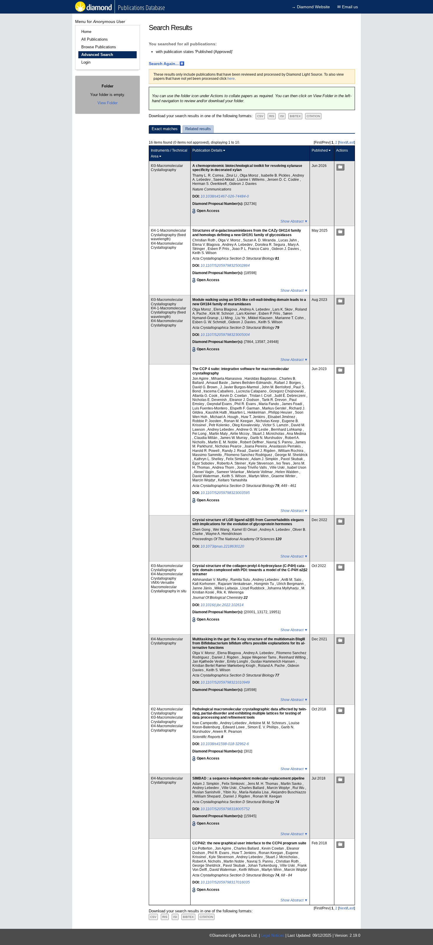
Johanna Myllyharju (283, 588)
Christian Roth (204, 240)
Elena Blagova (226, 309)
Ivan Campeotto (205, 723)
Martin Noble (234, 861)
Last (350, 142)
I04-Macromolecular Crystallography (167, 245)
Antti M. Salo (291, 580)
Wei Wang (221, 530)
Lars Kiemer (247, 313)
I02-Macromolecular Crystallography (167, 711)
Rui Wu (298, 788)
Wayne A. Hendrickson (224, 534)
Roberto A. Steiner (232, 463)
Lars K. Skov (282, 309)
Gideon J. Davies (243, 184)
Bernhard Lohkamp (287, 429)
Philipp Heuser (280, 412)
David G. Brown (205, 387)
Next (342, 142)
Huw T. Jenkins (253, 417)
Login (85, 62)
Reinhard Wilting (293, 657)
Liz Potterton (202, 848)
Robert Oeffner (252, 442)
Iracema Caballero (219, 391)
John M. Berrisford (277, 387)
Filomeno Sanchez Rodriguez (248, 455)
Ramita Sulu (240, 580)
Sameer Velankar (230, 472)
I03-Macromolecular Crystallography (167, 168)
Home (86, 31)
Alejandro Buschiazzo (288, 792)
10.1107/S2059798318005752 (225, 809)
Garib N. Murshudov (266, 438)
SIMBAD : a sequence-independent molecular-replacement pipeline (248, 778)
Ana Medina (296, 434)
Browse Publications (98, 47)
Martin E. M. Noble (223, 442)
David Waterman (206, 476)
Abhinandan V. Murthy (210, 580)
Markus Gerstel (274, 408)
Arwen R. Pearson (227, 732)
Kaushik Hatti (217, 412)
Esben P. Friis (219, 249)
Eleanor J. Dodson (244, 400)
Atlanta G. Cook (205, 396)
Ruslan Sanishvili (206, 792)
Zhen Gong (201, 530)
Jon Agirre (200, 379)
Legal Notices (272, 935)
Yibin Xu (230, 792)
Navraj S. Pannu (279, 442)
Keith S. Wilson (204, 253)
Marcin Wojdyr (204, 480)
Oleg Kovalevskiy (246, 425)
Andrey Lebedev (221, 429)
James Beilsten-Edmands (251, 383)
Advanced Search (97, 54)
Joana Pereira (256, 446)
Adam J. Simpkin (265, 459)
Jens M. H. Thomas (263, 784)
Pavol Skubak (292, 459)
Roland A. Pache (272, 666)
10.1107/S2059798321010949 (225, 682)
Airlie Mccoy (240, 434)
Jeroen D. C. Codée (283, 180)
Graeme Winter (283, 476)
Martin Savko (292, 784)
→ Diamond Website (311, 6)
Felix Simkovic (238, 459)
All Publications (94, 39)
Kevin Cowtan (273, 848)
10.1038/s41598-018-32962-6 (225, 744)
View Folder (107, 103)
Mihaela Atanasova (227, 379)
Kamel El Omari (245, 530)
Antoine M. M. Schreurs (268, 723)
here (231, 78)
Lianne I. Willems (251, 180)
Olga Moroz (249, 175)
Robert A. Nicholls (207, 861)
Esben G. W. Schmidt (209, 322)
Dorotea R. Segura (270, 245)
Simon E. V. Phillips (263, 727)
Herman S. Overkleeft (209, 184)
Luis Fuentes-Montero (210, 408)
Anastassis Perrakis (285, 446)
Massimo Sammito (207, 455)
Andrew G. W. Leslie (252, 429)
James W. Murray (234, 438)
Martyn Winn (259, 476)
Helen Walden (287, 472)
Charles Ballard (252, 788)
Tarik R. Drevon (274, 400)
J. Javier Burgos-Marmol (240, 387)
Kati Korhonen (204, 584)
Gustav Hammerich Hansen (273, 661)
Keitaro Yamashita (232, 480)
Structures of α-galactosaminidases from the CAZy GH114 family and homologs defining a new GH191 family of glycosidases (246, 232)
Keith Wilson (249, 870)
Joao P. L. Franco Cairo (251, 249)
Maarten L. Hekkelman (248, 412)
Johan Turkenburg (263, 865)
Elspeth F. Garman (245, 408)
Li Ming (227, 318)
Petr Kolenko (219, 425)
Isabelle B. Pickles (276, 175)
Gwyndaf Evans (220, 404)
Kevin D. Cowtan (234, 396)
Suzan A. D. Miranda (260, 240)
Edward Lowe (234, 727)
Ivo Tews (283, 463)
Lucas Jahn (288, 240)
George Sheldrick (206, 865)
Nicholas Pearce (228, 446)
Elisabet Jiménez (282, 417)
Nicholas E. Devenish (210, 400)
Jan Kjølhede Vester (208, 661)
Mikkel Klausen (260, 318)
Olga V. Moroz (229, 240)
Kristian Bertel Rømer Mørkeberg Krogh (224, 666)
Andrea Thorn (223, 467)
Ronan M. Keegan (239, 421)
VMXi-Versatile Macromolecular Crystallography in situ (168, 587)
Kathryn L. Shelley (209, 459)
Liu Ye (240, 318)
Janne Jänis (202, 588)
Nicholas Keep (268, 421)
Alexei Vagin (204, 472)
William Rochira (291, 451)
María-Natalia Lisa (254, 792)
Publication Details (207, 150)
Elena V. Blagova (206, 245)
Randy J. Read (234, 451)
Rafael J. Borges (288, 383)
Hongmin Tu (264, 584)
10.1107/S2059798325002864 (225, 265)
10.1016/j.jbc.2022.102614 (222, 605)
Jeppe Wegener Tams (259, 657)
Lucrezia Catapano (251, 391)
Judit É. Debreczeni (290, 396)
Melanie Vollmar (260, 472)
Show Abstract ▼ (294, 221)
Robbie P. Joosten (207, 421)
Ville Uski (277, 467)
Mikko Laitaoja (226, 588)
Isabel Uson (296, 467)
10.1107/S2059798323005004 (225, 335)
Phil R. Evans (245, 404)
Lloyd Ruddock (252, 588)
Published (320, 150)
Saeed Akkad (224, 180)
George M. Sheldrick (291, 455)
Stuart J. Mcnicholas (268, 434)
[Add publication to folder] (340, 167)
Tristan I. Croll (260, 396)
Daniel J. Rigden (262, 451)
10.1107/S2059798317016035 (225, 882)
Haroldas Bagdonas (260, 379)
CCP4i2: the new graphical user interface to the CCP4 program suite (249, 843)
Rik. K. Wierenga (230, 592)
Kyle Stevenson (262, 463)
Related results (198, 129)
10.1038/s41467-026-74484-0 (225, 196)
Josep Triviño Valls (252, 467)
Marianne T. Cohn (290, 318)
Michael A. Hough (224, 417)
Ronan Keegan (271, 853)
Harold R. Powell (206, 451)
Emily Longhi (238, 661)
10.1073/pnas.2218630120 (222, 546)
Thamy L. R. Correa (208, 175)
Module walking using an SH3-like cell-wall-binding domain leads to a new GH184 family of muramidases (249, 302)
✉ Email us (347, 6)
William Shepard (208, 796)
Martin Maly (219, 434)
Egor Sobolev (203, 463)
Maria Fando (269, 404)
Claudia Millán (206, 438)
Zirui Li (232, 175)
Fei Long (199, 434)
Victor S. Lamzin (275, 425)
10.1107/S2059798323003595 (225, 493)
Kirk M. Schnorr (222, 313)
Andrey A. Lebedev (237, 245)
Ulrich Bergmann (291, 584)
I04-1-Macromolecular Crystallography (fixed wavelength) (168, 234)
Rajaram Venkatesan (235, 584)
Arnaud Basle (217, 383)
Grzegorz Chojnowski (287, 391)
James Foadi (292, 404)
